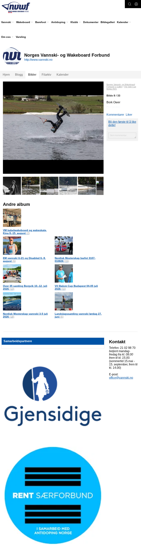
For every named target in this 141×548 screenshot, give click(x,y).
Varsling (21, 36)
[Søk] (129, 4)
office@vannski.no (121, 377)
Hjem (6, 74)
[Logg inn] (136, 4)
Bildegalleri (108, 22)
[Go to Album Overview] (12, 217)
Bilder (32, 74)
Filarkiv (46, 74)
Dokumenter (90, 22)
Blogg (19, 74)
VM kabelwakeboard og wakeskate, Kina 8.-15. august (25, 232)
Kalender (62, 74)
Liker (129, 114)
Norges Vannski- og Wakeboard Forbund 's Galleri (120, 85)
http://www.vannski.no (38, 59)
